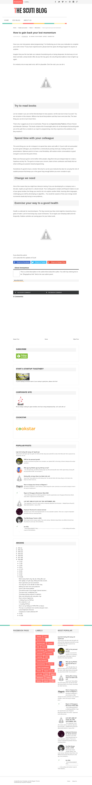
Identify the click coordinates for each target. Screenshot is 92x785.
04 (20, 575)
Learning (39, 657)
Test (52, 681)
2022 (19, 548)
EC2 (46, 674)
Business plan (41, 643)
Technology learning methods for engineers (30, 594)
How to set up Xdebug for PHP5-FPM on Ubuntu (31, 606)
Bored (45, 36)
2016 (19, 559)
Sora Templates (23, 781)
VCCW (39, 670)
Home (46, 339)
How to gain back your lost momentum (29, 582)
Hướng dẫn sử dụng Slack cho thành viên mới (37, 476)
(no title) (26, 526)
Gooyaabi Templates (26, 782)
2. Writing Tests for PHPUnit (26, 600)
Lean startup (40, 650)
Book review (40, 640)
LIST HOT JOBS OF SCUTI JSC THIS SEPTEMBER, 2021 (39, 501)
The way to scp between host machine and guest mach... (34, 608)
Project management (43, 667)
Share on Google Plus (58, 262)
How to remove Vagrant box (26, 598)
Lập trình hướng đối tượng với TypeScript (28, 452)
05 (20, 573)
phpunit (46, 681)
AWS (46, 657)
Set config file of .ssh (24, 602)
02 (20, 613)
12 (20, 561)
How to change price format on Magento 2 (35, 484)
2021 (19, 550)
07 (20, 569)
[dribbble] (70, 2)
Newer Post (16, 339)
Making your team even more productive (29, 586)
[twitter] (59, 2)
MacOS (51, 664)
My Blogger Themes (35, 781)
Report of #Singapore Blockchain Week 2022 (36, 493)
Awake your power (36, 36)
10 (20, 565)
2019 (19, 553)
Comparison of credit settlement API (28, 611)
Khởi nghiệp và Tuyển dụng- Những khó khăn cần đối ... (33, 580)
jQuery (39, 681)
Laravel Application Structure (26, 609)
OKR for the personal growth (32, 459)
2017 (19, 557)
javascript (39, 653)
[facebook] (55, 2)
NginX (52, 674)
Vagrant (46, 670)
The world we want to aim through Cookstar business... (33, 590)
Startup (39, 636)
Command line (41, 664)
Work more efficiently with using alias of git (30, 596)
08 (20, 567)
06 (20, 571)
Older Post (76, 339)
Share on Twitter (40, 262)
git (52, 670)
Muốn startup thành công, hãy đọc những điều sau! (32, 579)
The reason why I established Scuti (28, 592)
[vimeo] (62, 2)
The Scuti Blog (30, 10)
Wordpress (40, 677)
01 (20, 615)
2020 (19, 551)
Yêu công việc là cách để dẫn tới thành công (30, 584)
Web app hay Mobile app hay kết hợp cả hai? (36, 468)
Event (44, 647)
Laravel (50, 643)
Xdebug (48, 677)
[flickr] (66, 2)
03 (20, 577)
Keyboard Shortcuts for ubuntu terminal (35, 509)
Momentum (51, 36)
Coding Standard (42, 660)
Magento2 (50, 650)
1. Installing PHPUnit (24, 604)
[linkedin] (73, 2)
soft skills (39, 674)
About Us (74, 781)
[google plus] (77, 2)
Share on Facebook (23, 262)
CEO (45, 636)
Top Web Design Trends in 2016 (32, 518)
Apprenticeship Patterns (58, 124)
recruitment (49, 653)
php (38, 647)
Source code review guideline (26, 588)
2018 (19, 555)
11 (20, 563)
